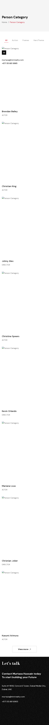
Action (15, 40)
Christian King (9, 186)
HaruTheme (39, 40)
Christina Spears (10, 336)
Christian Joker (10, 560)
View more (23, 649)
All (6, 40)
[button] (4, 11)
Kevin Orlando (9, 411)
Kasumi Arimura (10, 635)
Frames (25, 40)
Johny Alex (7, 261)
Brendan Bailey (10, 111)
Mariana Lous (9, 485)
